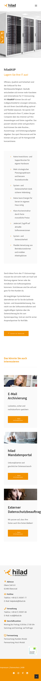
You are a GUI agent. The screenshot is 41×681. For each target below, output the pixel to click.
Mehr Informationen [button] (18, 419)
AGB (22, 667)
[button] (36, 5)
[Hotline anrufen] (2, 37)
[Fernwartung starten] (2, 33)
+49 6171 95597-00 (19, 612)
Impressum (4, 667)
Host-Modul (20, 642)
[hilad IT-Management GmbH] (10, 5)
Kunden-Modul (21, 639)
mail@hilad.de (16, 615)
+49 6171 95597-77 (19, 597)
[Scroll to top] (36, 676)
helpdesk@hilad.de (17, 601)
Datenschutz (15, 667)
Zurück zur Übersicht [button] (17, 333)
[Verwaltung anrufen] (2, 41)
